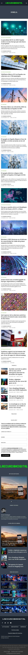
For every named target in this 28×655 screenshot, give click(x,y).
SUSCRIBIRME (10, 350)
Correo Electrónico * (10, 323)
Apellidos (7, 334)
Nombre (7, 328)
